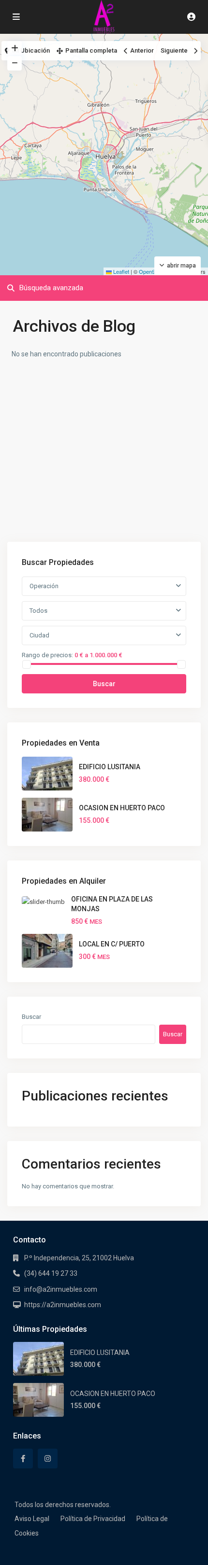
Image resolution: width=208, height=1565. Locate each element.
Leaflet (120, 271)
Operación (44, 586)
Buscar (104, 684)
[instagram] (48, 1458)
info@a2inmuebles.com (60, 1289)
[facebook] (23, 1458)
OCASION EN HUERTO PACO (122, 808)
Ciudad (39, 635)
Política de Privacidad (92, 1519)
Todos (38, 610)
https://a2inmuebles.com (62, 1305)
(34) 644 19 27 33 (50, 1273)
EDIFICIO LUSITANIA (109, 767)
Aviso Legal (32, 1519)
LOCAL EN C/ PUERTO (112, 944)
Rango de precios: (47, 654)
